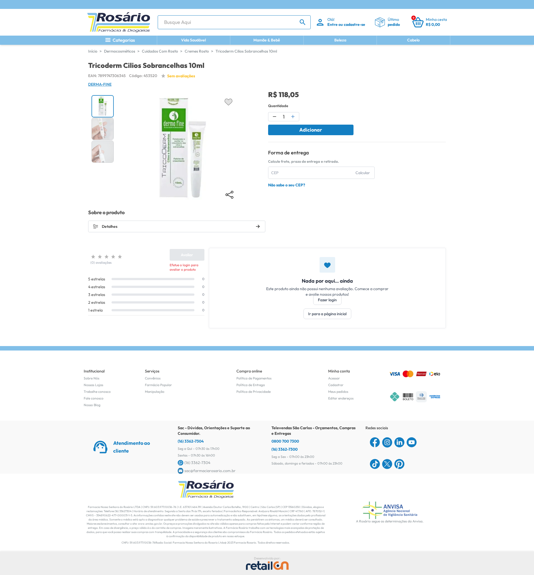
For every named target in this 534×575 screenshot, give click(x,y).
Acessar (334, 378)
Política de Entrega (250, 385)
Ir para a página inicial (327, 313)
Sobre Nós (91, 378)
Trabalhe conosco (97, 391)
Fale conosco (93, 398)
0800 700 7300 (285, 441)
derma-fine (100, 84)
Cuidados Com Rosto (160, 51)
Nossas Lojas (93, 385)
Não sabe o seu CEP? (286, 184)
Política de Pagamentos (253, 378)
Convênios (152, 378)
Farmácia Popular (158, 385)
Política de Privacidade (253, 391)
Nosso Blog (92, 405)
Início (92, 51)
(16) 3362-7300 (284, 449)
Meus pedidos (338, 391)
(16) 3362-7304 (191, 441)
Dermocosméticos (119, 51)
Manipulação (154, 391)
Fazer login (327, 299)
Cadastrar (335, 385)
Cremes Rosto (197, 51)
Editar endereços (340, 398)
